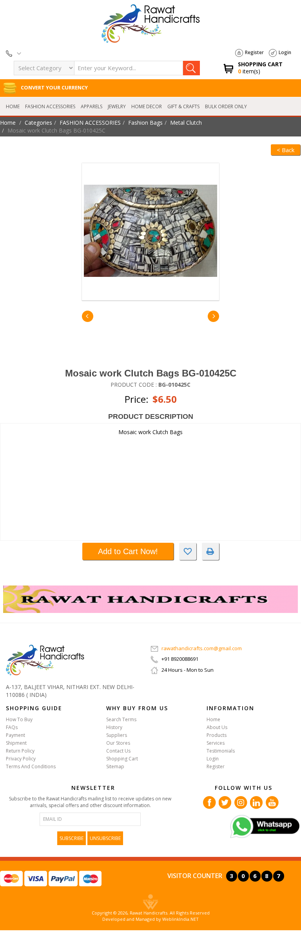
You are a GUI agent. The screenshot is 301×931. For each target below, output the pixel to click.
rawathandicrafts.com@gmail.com (201, 648)
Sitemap (115, 766)
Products (217, 735)
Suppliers (116, 735)
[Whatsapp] (264, 825)
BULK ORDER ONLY (226, 106)
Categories (38, 122)
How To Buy (19, 719)
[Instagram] (240, 802)
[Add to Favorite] (187, 551)
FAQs (12, 727)
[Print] (210, 551)
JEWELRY (117, 106)
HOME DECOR (146, 106)
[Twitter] (225, 802)
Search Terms (121, 719)
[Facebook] (209, 802)
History (114, 727)
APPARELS (91, 106)
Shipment (16, 743)
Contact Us (118, 750)
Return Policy (20, 750)
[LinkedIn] (256, 802)
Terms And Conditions (31, 766)
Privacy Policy (21, 758)
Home (13, 106)
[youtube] (272, 802)
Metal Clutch (186, 122)
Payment (15, 735)
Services (216, 743)
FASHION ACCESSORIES (50, 106)
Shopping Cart (122, 758)
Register (254, 52)
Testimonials (221, 750)
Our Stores (118, 743)
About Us (217, 727)
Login (285, 52)
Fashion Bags (145, 122)
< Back (285, 150)
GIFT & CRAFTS (183, 106)
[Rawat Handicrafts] (45, 659)
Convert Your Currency (54, 87)
